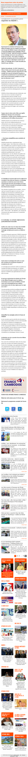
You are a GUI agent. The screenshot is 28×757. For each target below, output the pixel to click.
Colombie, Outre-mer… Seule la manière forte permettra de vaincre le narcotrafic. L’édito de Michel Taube (13, 460)
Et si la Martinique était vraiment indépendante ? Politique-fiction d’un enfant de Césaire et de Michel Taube (12, 543)
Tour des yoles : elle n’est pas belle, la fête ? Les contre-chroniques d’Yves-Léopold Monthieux (13, 501)
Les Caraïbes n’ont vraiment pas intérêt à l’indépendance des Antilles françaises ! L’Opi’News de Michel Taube (13, 476)
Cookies (16, 756)
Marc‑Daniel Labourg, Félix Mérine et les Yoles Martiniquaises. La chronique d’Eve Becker (12, 429)
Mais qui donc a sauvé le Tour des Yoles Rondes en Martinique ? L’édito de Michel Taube (13, 514)
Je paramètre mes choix (10, 16)
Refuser (2, 16)
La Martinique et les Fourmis (9, 416)
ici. (23, 398)
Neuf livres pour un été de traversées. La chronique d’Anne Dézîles (7, 639)
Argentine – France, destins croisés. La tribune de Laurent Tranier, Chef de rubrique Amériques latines (20, 661)
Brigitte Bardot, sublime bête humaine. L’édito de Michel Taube (7, 728)
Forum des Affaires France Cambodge (12, 51)
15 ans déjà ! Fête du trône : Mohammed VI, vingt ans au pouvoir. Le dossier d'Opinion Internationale (7, 659)
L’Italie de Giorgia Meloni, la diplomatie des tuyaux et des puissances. (20, 749)
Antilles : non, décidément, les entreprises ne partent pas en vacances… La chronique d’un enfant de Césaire (13, 445)
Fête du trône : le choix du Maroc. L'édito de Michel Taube (21, 572)
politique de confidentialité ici (7, 10)
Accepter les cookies (14, 13)
